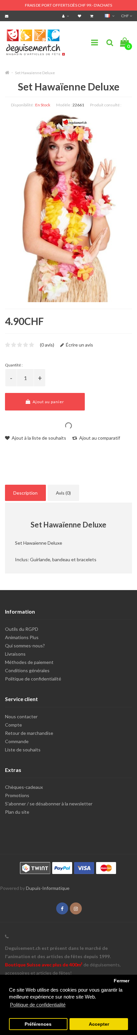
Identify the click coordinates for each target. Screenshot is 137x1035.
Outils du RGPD (21, 629)
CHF (125, 15)
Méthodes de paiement (29, 662)
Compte (13, 725)
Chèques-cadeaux (24, 787)
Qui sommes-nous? (25, 645)
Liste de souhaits (23, 749)
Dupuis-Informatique (47, 888)
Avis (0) (63, 493)
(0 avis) (47, 345)
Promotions (17, 795)
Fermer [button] (121, 980)
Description (25, 493)
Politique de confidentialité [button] (38, 1005)
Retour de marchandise (29, 733)
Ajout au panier (48, 401)
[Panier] (92, 15)
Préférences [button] (38, 1024)
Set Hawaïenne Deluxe (35, 72)
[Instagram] (76, 908)
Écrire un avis (79, 345)
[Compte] (66, 15)
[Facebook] (62, 908)
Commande (17, 741)
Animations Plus (22, 637)
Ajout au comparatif (99, 438)
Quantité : (14, 364)
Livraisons (15, 654)
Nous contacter (21, 716)
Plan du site (17, 812)
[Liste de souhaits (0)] (80, 15)
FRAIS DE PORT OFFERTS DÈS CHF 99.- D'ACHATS (68, 5)
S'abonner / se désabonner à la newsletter (48, 803)
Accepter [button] (99, 1024)
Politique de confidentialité (33, 678)
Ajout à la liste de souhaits (38, 438)
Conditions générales (27, 670)
